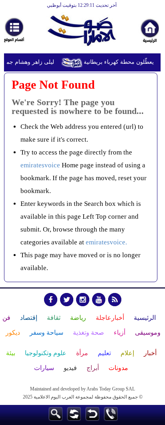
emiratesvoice (40, 165)
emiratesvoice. (106, 242)
